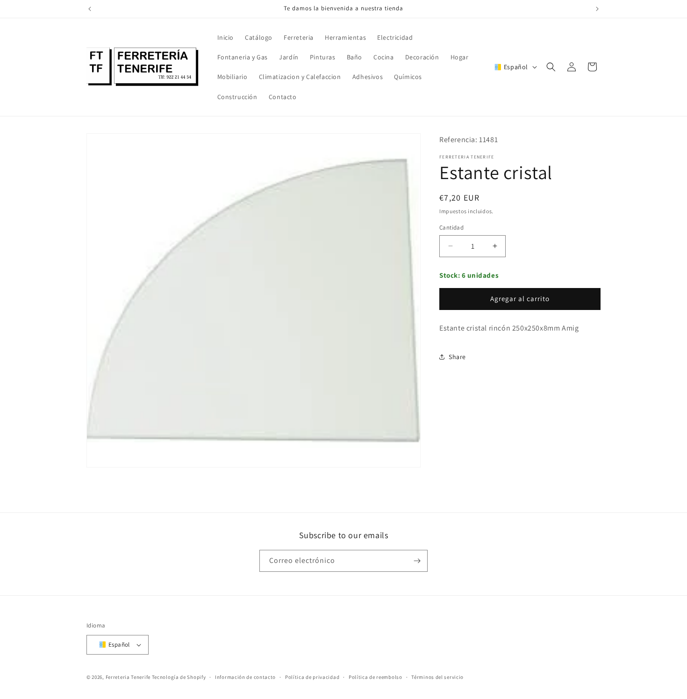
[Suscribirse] (417, 561)
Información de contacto (245, 677)
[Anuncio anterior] (89, 9)
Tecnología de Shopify (179, 677)
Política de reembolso (375, 677)
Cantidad (451, 227)
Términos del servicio (437, 677)
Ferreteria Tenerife (128, 677)
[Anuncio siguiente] (597, 9)
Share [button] (457, 357)
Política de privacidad (312, 677)
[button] (551, 67)
